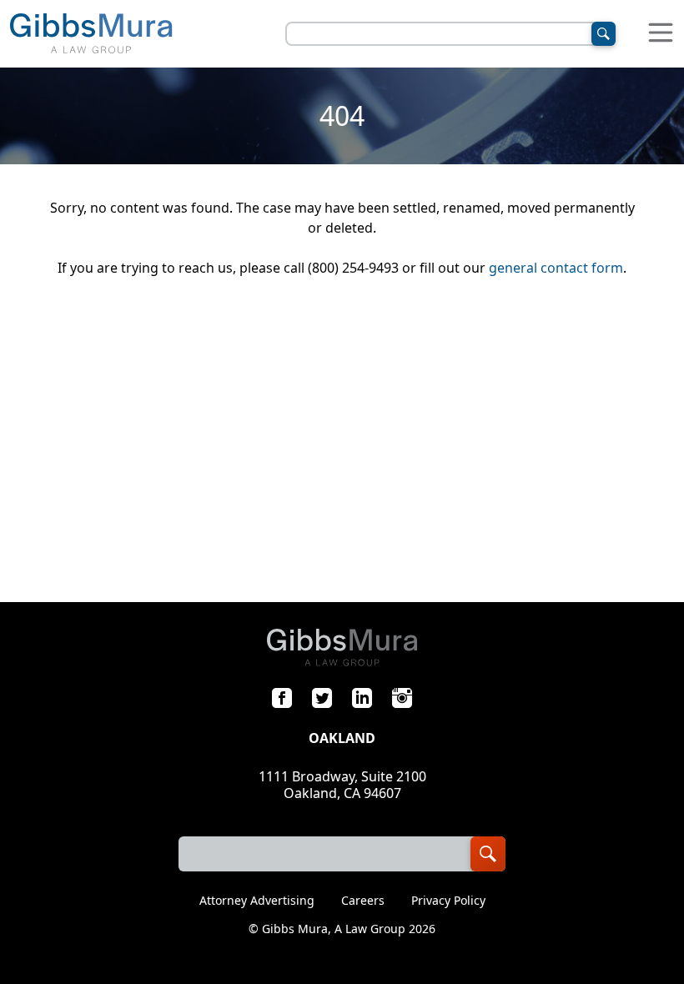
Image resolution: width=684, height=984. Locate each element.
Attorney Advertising (256, 900)
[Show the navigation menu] (660, 34)
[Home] (91, 34)
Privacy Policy (448, 900)
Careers (363, 900)
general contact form (556, 268)
